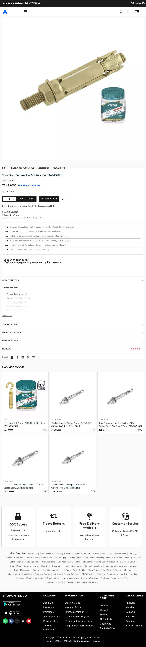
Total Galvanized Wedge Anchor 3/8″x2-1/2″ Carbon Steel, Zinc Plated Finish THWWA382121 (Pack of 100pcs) (71, 425)
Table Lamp (88, 557)
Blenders (76, 562)
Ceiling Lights (75, 557)
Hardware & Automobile (22, 168)
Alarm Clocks (120, 553)
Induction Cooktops (70, 578)
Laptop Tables (32, 557)
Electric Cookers (71, 574)
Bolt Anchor (59, 168)
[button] (91, 429)
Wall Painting (33, 553)
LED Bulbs (117, 557)
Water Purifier (79, 570)
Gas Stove (107, 570)
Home (4, 168)
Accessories (43, 168)
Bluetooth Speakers (93, 566)
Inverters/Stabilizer (89, 578)
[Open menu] (25, 11)
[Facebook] (11, 621)
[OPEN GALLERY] (73, 89)
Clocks (96, 553)
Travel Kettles (53, 578)
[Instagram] (17, 621)
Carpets (27, 566)
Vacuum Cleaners (83, 553)
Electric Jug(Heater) (35, 578)
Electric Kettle (121, 570)
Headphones (110, 566)
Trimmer (37, 570)
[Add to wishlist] (62, 199)
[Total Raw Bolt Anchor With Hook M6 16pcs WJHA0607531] (25, 395)
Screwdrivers (63, 562)
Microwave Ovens (72, 582)
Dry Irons (105, 578)
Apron (36, 566)
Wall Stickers (47, 553)
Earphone (123, 566)
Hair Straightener (50, 570)
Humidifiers (27, 574)
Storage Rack (33, 562)
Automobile (21, 218)
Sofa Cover (122, 562)
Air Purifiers (126, 574)
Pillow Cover (76, 566)
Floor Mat (56, 566)
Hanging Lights (103, 557)
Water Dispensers (90, 582)
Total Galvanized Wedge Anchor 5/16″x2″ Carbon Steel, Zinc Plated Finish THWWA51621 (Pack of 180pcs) (70, 486)
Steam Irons (116, 578)
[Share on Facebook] (17, 357)
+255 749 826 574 (32, 3)
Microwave (25, 570)
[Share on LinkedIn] (22, 357)
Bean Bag (18, 557)
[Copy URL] (39, 357)
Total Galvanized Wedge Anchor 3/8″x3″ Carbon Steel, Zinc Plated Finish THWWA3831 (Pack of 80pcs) (120, 425)
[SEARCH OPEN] (121, 11)
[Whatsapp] (5, 621)
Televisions (87, 562)
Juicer (58, 582)
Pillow (19, 566)
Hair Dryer (66, 570)
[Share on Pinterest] (28, 357)
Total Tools (8, 420)
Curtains (111, 562)
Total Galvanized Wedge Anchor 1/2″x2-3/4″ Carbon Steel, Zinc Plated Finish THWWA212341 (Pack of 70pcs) (24, 486)
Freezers (101, 574)
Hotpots (20, 562)
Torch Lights (129, 557)
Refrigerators (113, 574)
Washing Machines (64, 553)
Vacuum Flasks (48, 562)
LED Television (87, 574)
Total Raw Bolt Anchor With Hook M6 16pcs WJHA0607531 (24, 424)
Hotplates (57, 574)
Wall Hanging (60, 557)
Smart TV (45, 566)
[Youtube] (28, 621)
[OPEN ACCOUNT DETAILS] (128, 11)
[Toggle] (7, 315)
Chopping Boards (42, 574)
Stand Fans (99, 562)
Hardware (40, 218)
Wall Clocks (107, 553)
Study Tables (46, 557)
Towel (66, 566)
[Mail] (33, 357)
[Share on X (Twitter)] (12, 357)
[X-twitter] (23, 621)
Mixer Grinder (94, 570)
